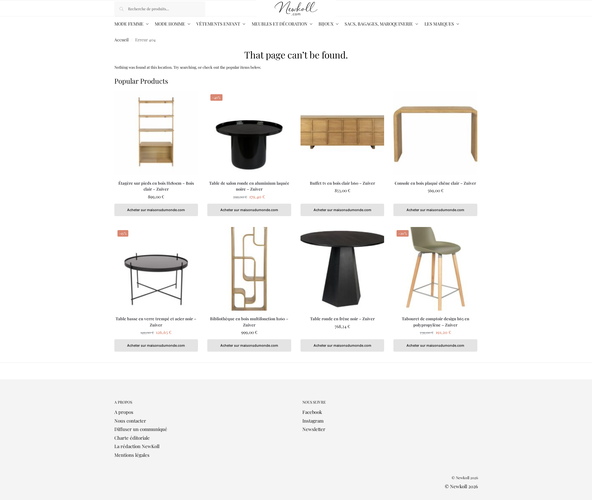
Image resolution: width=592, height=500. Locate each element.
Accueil (121, 39)
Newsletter (313, 429)
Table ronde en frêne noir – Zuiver (342, 318)
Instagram (313, 421)
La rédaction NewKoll (136, 446)
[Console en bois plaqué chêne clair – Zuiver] (435, 133)
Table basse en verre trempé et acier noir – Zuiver (156, 321)
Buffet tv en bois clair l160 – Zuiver (342, 183)
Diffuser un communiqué (140, 429)
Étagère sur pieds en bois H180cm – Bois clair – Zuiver (156, 186)
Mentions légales (131, 455)
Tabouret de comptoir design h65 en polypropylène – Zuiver (435, 321)
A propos (123, 412)
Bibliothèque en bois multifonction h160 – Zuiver (249, 321)
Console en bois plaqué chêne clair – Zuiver (435, 183)
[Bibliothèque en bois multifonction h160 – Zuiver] (249, 269)
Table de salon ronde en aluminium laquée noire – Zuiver (249, 186)
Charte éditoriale (132, 438)
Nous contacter (130, 421)
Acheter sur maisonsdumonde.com (156, 210)
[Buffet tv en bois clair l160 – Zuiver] (342, 133)
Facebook (312, 412)
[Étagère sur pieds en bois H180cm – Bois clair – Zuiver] (156, 133)
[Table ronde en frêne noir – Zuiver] (342, 269)
